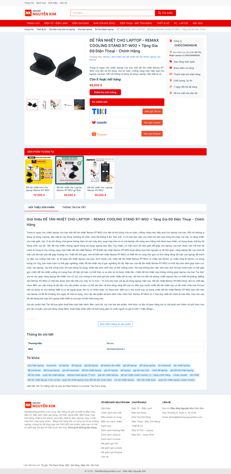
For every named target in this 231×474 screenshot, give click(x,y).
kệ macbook (164, 365)
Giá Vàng (75, 465)
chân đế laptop (160, 370)
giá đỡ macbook (70, 370)
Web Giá (85, 465)
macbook (51, 365)
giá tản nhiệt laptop (108, 375)
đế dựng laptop (52, 370)
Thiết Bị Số (163, 23)
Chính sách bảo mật (111, 412)
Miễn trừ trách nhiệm (111, 421)
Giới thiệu (53, 3)
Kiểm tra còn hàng (105, 92)
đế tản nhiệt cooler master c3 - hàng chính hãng (145, 375)
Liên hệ (63, 3)
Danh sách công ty (110, 434)
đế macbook (34, 370)
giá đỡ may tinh (141, 370)
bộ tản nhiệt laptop (124, 379)
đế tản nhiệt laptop (91, 370)
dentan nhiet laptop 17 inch (81, 375)
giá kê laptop (111, 370)
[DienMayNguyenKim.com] (40, 13)
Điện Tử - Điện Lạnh (56, 23)
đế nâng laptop (147, 365)
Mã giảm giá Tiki (109, 443)
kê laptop (64, 365)
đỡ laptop (77, 365)
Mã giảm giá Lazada (111, 448)
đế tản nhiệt (34, 375)
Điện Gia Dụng (80, 23)
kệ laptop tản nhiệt (110, 365)
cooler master (180, 375)
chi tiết (74, 207)
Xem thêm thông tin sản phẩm (115, 324)
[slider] (32, 104)
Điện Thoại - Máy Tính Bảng (136, 23)
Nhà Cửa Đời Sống (104, 23)
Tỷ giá (44, 465)
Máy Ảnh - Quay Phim (143, 434)
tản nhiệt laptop (182, 365)
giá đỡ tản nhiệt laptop (182, 370)
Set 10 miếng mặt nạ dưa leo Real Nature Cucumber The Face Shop (71, 386)
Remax (106, 56)
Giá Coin (95, 465)
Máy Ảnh (198, 23)
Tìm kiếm (167, 12)
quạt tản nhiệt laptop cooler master (176, 379)
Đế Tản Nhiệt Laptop (104, 29)
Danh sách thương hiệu (113, 430)
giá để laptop (130, 365)
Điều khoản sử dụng (111, 417)
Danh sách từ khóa (110, 439)
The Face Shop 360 (59, 465)
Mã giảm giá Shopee (111, 452)
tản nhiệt (194, 375)
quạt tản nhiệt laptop (53, 375)
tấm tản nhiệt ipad (146, 379)
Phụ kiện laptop (85, 29)
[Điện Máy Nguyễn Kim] (40, 405)
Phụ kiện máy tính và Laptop (62, 29)
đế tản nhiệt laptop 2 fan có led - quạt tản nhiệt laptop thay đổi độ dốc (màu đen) (70, 379)
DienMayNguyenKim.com (108, 471)
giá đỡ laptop (91, 365)
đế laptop (125, 370)
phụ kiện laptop (36, 365)
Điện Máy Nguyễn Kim (134, 471)
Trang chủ (29, 3)
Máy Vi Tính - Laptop (142, 430)
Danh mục (41, 3)
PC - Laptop (181, 23)
